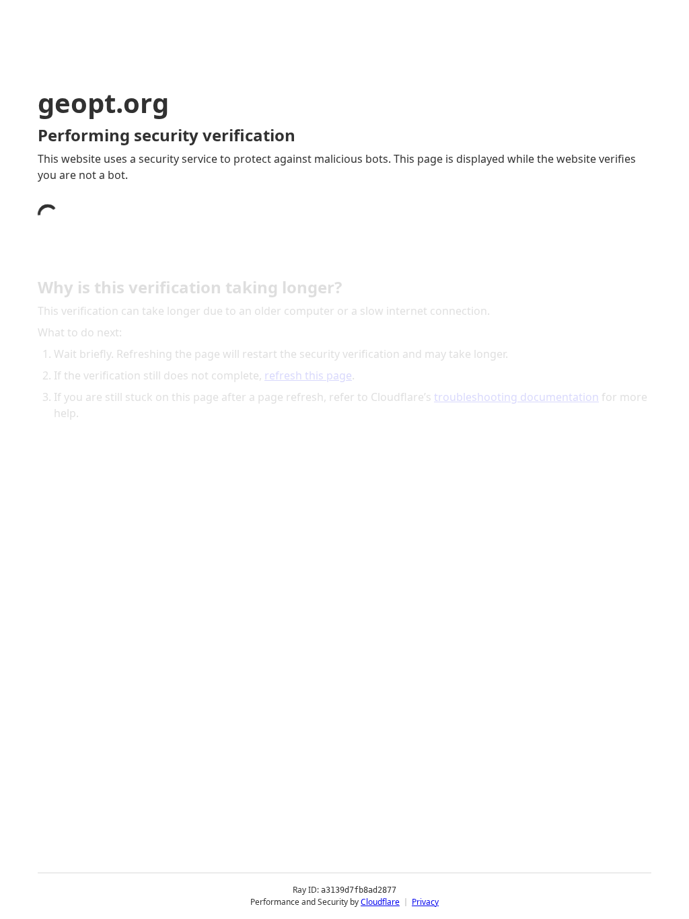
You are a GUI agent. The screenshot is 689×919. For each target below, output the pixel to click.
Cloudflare (380, 902)
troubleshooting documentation (516, 397)
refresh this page (308, 375)
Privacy (425, 902)
